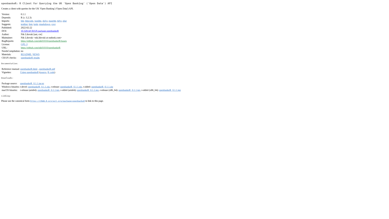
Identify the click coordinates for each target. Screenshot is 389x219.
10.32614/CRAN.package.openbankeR (40, 31)
